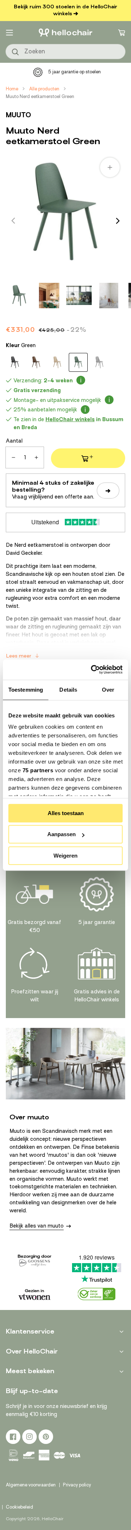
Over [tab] (108, 690)
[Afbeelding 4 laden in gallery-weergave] (109, 295)
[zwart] (15, 362)
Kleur (21, 345)
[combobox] (65, 51)
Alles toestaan (66, 813)
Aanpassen (61, 834)
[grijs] (99, 362)
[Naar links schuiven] (13, 220)
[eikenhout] (57, 362)
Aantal (14, 441)
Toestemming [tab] (25, 690)
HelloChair (52, 1518)
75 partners (38, 770)
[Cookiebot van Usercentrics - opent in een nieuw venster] (92, 669)
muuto (18, 115)
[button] (9, 33)
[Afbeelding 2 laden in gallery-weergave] (49, 295)
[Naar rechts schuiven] (118, 220)
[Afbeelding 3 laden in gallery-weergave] (79, 295)
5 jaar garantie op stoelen (74, 71)
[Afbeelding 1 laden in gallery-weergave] (19, 295)
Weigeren (65, 856)
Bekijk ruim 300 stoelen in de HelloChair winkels (65, 10)
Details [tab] (68, 690)
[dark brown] (36, 362)
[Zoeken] (16, 52)
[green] (78, 362)
